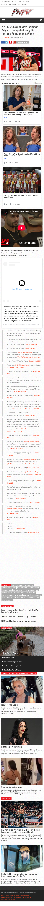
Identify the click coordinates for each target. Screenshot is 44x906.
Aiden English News (17, 585)
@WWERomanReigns (25, 352)
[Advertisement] (22, 557)
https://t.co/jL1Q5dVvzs (33, 409)
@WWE (9, 464)
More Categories (22, 5)
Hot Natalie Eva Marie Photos (11, 670)
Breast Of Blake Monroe (9, 705)
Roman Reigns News (19, 598)
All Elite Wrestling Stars (7, 897)
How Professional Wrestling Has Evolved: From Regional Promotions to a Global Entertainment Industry (20, 831)
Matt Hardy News (31, 593)
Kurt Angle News (19, 593)
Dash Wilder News (34, 588)
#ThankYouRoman (31, 344)
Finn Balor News (7, 590)
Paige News (26, 595)
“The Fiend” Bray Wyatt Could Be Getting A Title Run (18, 616)
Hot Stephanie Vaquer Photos (11, 747)
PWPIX (6, 37)
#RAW (22, 367)
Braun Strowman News (9, 588)
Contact (13, 899)
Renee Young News (7, 598)
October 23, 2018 (30, 348)
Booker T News (29, 585)
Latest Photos (5, 1)
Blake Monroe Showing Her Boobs (13, 666)
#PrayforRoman (22, 357)
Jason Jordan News (18, 590)
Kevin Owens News (7, 593)
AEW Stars (4, 5)
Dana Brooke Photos (8, 657)
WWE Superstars (24, 1)
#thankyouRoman (18, 449)
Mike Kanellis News (7, 595)
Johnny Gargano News (32, 590)
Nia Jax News (18, 595)
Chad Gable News (22, 588)
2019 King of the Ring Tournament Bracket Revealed (18, 621)
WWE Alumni (12, 5)
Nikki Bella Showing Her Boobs (12, 662)
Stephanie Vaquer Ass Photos (11, 787)
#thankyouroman (34, 357)
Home (2, 895)
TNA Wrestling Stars (27, 897)
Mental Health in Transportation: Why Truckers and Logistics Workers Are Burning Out (19, 875)
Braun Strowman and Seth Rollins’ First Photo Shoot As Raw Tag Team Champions (19, 611)
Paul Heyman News (36, 595)
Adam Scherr (19, 324)
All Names (14, 1)
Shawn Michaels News (33, 598)
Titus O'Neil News (7, 600)
